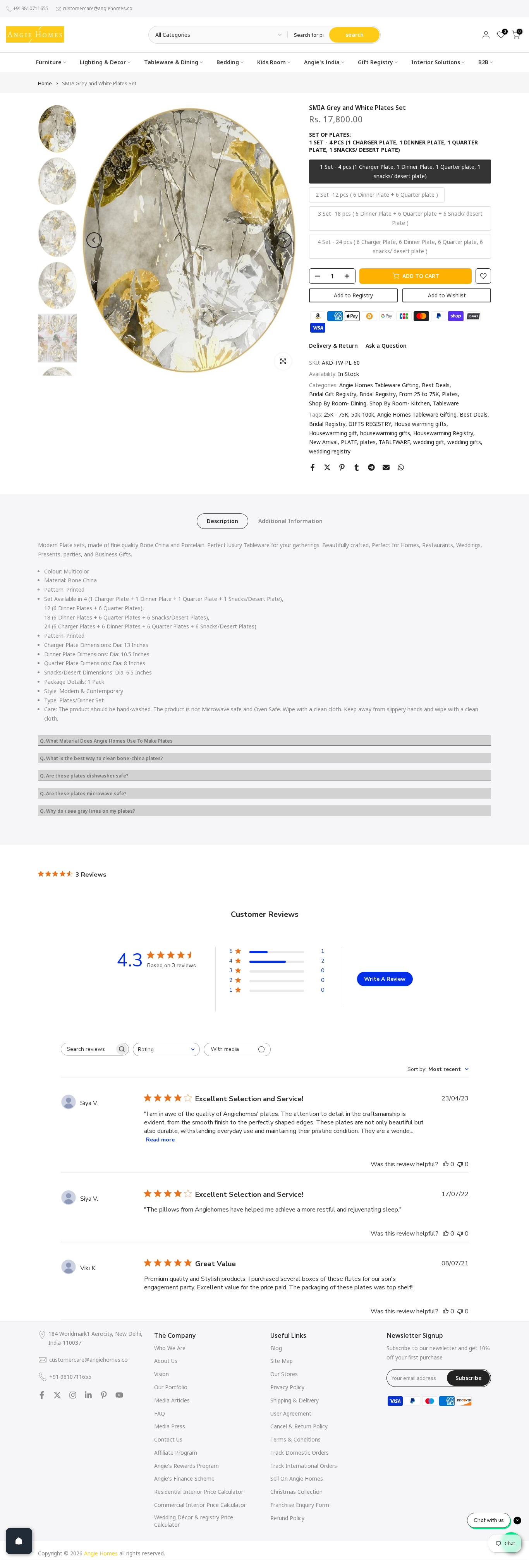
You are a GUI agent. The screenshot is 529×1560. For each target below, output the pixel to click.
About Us (165, 1360)
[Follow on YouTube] (119, 1395)
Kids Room (271, 62)
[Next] (284, 240)
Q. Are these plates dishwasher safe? (84, 775)
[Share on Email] (386, 467)
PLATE (349, 442)
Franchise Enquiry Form (299, 1505)
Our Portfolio (170, 1387)
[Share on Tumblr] (356, 467)
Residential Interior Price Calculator (198, 1491)
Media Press (169, 1426)
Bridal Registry (377, 394)
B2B (483, 62)
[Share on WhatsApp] (400, 467)
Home (45, 83)
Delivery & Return (333, 345)
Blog (276, 1348)
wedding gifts (464, 442)
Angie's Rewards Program (186, 1465)
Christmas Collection (296, 1491)
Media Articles (172, 1400)
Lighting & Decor (103, 62)
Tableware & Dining (171, 62)
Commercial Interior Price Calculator (200, 1505)
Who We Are (169, 1348)
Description (222, 521)
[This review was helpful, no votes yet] (445, 1164)
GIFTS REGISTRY (370, 423)
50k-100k (362, 414)
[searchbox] (88, 1049)
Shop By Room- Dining (337, 403)
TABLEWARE (394, 442)
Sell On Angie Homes (296, 1478)
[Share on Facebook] (312, 467)
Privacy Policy (287, 1387)
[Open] (19, 1541)
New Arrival (323, 442)
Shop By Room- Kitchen (399, 403)
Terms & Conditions (295, 1439)
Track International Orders (303, 1465)
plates (368, 442)
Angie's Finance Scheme (184, 1478)
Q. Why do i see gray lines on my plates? (87, 811)
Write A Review (384, 979)
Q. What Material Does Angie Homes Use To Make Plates (106, 741)
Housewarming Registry (443, 433)
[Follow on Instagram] (73, 1395)
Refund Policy (287, 1518)
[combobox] (166, 1049)
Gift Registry (375, 62)
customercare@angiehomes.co (97, 8)
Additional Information (290, 521)
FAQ (159, 1413)
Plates (450, 394)
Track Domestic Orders (299, 1452)
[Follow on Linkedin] (88, 1395)
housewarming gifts (385, 433)
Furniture (49, 62)
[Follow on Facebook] (42, 1395)
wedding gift (428, 442)
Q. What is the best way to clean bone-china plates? (101, 758)
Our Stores (284, 1374)
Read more (160, 1139)
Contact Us (168, 1439)
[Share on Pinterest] (341, 467)
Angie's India (322, 62)
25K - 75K (336, 414)
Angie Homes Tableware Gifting (379, 385)
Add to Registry (353, 295)
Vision (161, 1374)
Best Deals (436, 385)
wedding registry (329, 451)
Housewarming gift (333, 433)
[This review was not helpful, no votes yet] (460, 1164)
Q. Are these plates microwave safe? (83, 793)
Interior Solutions (435, 62)
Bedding (227, 62)
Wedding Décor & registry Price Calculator (193, 1521)
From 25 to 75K (419, 394)
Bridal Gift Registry (332, 394)
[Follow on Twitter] (57, 1395)
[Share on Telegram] (371, 467)
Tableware (446, 403)
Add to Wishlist (447, 295)
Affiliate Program (175, 1452)
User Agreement (290, 1413)
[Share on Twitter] (327, 467)
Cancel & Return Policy (299, 1426)
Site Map (281, 1360)
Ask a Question (386, 345)
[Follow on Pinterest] (104, 1395)
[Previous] (94, 240)
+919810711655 (30, 8)
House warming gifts (420, 423)
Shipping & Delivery (294, 1400)
